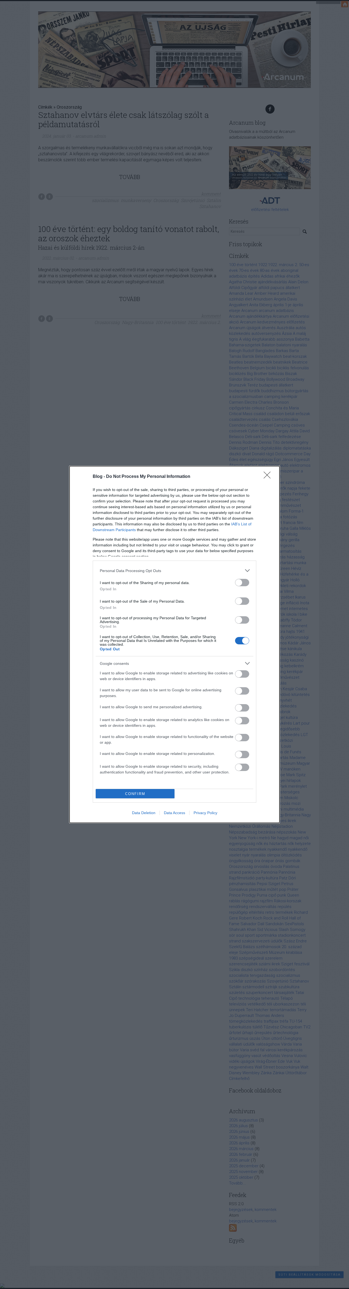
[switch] (242, 582)
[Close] (269, 477)
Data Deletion (143, 813)
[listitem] (174, 570)
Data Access (174, 813)
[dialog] (174, 644)
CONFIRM (135, 794)
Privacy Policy (205, 813)
